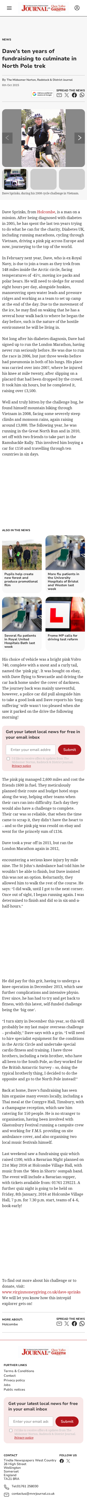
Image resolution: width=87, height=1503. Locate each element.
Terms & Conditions (19, 1371)
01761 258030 (27, 1486)
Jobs (7, 1385)
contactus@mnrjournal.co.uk (33, 1494)
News (6, 39)
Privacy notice (21, 766)
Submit (69, 749)
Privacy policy (14, 1380)
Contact (10, 1375)
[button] (9, 8)
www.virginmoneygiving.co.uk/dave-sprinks (41, 1292)
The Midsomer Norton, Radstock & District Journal (40, 80)
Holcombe (46, 212)
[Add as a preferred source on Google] (42, 93)
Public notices (14, 1389)
